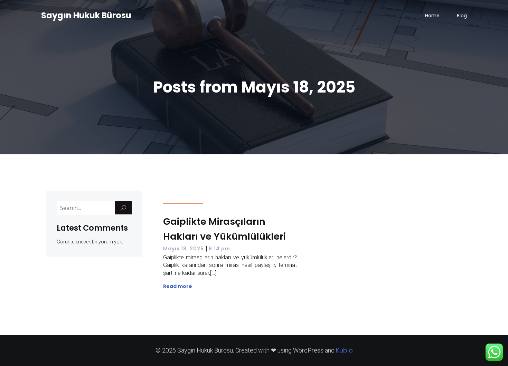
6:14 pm (219, 248)
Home (432, 15)
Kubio (344, 350)
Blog (462, 15)
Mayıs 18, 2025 (183, 248)
